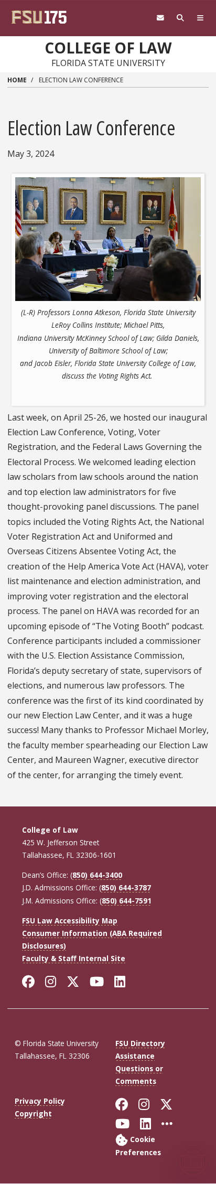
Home (17, 80)
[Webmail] (160, 18)
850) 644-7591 (127, 901)
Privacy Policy (40, 1101)
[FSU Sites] (200, 18)
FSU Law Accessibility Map (69, 920)
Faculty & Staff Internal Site (73, 958)
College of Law (108, 48)
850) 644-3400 (97, 875)
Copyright (33, 1113)
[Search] (180, 18)
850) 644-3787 (126, 887)
